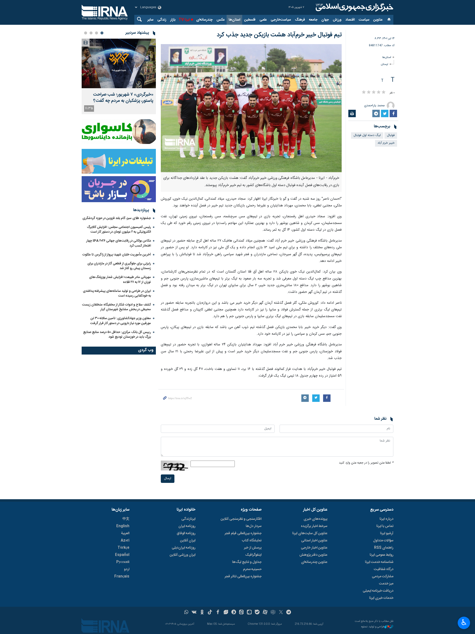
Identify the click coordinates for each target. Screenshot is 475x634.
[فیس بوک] (217, 613)
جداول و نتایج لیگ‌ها (246, 562)
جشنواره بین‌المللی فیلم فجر (243, 533)
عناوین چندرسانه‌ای (314, 562)
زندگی (161, 20)
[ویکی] (194, 613)
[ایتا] (241, 613)
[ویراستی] (225, 613)
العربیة (125, 533)
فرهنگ (300, 20)
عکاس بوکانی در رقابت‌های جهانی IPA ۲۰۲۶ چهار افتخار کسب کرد (118, 243)
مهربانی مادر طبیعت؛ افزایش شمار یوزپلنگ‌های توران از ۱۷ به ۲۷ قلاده (120, 280)
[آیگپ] (249, 613)
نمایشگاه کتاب (251, 541)
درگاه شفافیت (383, 569)
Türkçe (123, 548)
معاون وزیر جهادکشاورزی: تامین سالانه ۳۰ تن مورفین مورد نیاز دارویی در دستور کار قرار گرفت (120, 321)
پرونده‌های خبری (315, 519)
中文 (125, 519)
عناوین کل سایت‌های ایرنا (309, 533)
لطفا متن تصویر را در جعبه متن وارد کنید (366, 463)
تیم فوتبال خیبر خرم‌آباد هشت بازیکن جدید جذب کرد (279, 35)
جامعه (313, 20)
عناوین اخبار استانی (314, 541)
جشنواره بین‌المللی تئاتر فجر (243, 576)
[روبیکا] (273, 613)
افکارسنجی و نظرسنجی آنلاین (241, 519)
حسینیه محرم (252, 569)
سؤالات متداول (383, 541)
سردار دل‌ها (253, 526)
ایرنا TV (184, 20)
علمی (263, 20)
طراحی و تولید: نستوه (372, 627)
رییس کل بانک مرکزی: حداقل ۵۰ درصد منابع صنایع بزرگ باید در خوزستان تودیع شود (117, 335)
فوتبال (391, 135)
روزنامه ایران (186, 526)
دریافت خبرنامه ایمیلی (378, 591)
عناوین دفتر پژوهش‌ (313, 555)
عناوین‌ (377, 20)
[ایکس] (281, 613)
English (122, 526)
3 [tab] (91, 32)
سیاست (364, 20)
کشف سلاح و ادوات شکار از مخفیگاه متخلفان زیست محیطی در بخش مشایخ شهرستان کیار (116, 307)
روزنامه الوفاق (186, 533)
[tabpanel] (119, 76)
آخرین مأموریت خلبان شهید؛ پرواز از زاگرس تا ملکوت (116, 254)
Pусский (122, 562)
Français (121, 576)
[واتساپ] (186, 613)
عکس (220, 20)
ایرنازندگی (188, 519)
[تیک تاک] (210, 613)
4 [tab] (85, 32)
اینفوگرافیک (253, 555)
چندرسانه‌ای (204, 20)
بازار (172, 20)
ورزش (337, 20)
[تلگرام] (288, 613)
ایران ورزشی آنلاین (182, 555)
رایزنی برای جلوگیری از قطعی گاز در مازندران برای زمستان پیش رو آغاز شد (119, 266)
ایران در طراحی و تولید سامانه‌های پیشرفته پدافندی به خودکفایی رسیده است (117, 293)
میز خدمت (386, 584)
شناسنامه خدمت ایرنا (379, 562)
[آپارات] (265, 613)
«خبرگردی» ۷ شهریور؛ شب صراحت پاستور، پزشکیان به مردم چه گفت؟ (123, 98)
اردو (126, 569)
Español (122, 555)
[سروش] (233, 613)
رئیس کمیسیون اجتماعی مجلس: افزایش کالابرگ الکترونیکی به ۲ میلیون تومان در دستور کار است (119, 229)
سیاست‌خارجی (281, 20)
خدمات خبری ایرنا (381, 598)
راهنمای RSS (383, 548)
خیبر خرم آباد (386, 143)
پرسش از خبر (252, 548)
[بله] (257, 613)
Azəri (125, 541)
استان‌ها (234, 20)
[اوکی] (202, 613)
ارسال (167, 478)
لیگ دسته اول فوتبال (367, 135)
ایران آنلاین (187, 541)
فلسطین (250, 20)
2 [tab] (96, 32)
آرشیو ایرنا (386, 533)
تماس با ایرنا (384, 526)
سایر (150, 20)
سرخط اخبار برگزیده (314, 526)
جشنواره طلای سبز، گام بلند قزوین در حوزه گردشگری (116, 218)
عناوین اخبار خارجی (314, 548)
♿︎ (464, 622)
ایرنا (353, 7)
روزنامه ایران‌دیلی (183, 548)
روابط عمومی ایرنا (381, 555)
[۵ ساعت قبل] (119, 63)
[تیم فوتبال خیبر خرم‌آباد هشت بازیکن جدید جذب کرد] (251, 108)
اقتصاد (350, 20)
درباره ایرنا (386, 519)
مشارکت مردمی (382, 576)
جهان (325, 20)
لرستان (384, 64)
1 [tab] (101, 32)
